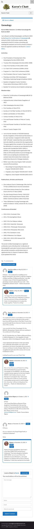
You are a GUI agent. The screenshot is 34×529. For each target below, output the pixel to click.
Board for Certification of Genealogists (17, 38)
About (12, 20)
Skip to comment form (8, 264)
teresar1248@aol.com (10, 412)
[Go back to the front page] (17, 7)
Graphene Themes (13, 526)
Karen (11, 291)
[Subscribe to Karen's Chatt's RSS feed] (2, 1)
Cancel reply (25, 473)
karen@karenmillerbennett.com (17, 523)
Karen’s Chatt (5, 13)
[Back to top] (30, 518)
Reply (10, 271)
